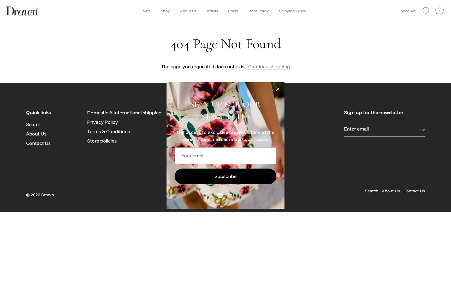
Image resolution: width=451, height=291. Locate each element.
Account (408, 11)
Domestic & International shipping (124, 113)
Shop (165, 11)
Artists (212, 11)
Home (145, 11)
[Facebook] (220, 195)
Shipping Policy (292, 11)
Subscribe (225, 176)
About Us (188, 11)
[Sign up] (422, 129)
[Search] (426, 11)
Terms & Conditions (108, 131)
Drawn (48, 194)
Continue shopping (269, 67)
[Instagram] (231, 195)
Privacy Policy (102, 122)
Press (233, 11)
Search (33, 124)
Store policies (102, 141)
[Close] (277, 89)
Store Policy (258, 11)
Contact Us (38, 143)
